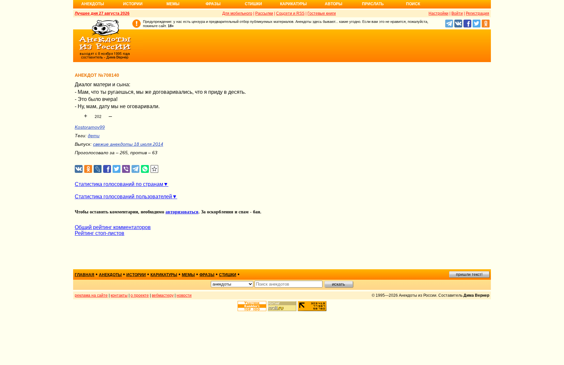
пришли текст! (469, 274)
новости (184, 295)
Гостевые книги (321, 13)
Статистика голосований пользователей (123, 196)
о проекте (140, 295)
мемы (188, 275)
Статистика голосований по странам (119, 184)
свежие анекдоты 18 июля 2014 (128, 144)
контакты (119, 295)
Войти (457, 13)
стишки (227, 275)
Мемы (173, 4)
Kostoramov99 (90, 127)
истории (136, 275)
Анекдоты (92, 4)
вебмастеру (163, 295)
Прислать (373, 4)
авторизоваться (181, 211)
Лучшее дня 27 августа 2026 (102, 13)
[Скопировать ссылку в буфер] (154, 169)
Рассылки (264, 13)
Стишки (253, 4)
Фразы (213, 4)
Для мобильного (237, 13)
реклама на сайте (91, 295)
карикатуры (163, 275)
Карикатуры (293, 4)
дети (94, 135)
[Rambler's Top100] (252, 306)
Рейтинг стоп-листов (99, 233)
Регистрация (477, 13)
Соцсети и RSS (290, 13)
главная (84, 275)
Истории (133, 4)
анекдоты (110, 275)
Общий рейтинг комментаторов (113, 227)
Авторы (333, 4)
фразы (206, 275)
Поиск (413, 4)
